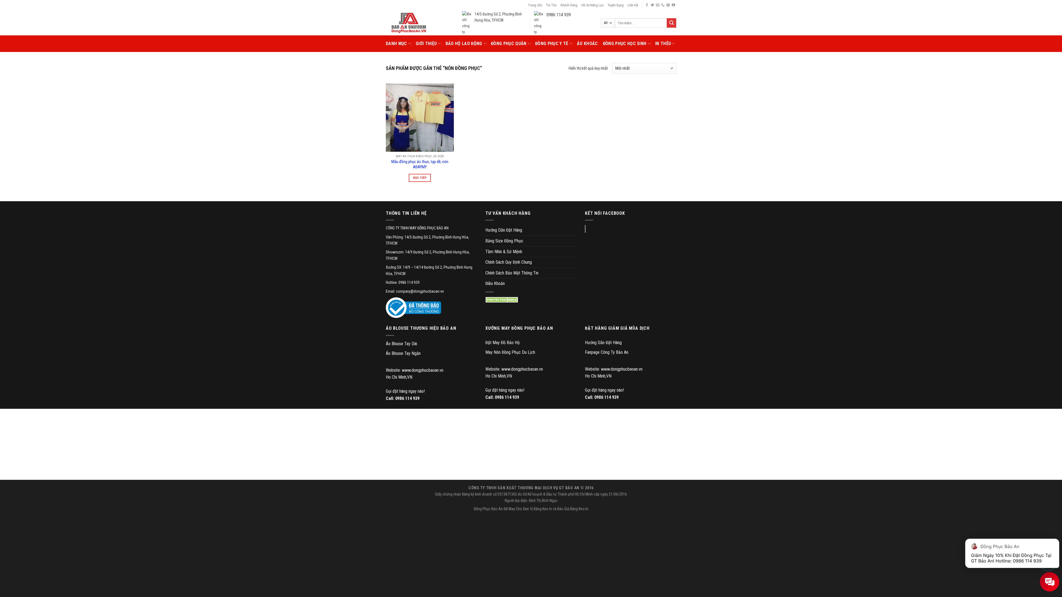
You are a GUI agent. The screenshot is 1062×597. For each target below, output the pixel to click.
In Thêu (663, 43)
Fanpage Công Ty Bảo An (606, 352)
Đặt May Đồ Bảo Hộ (502, 342)
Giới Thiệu (426, 43)
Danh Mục (396, 43)
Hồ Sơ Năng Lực (592, 5)
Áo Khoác (587, 43)
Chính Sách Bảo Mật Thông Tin (511, 273)
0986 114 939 (407, 398)
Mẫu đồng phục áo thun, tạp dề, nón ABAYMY (419, 164)
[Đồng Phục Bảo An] (409, 23)
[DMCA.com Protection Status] (502, 300)
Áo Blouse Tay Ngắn (403, 353)
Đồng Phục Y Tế (551, 43)
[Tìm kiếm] (671, 23)
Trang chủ (535, 5)
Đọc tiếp (420, 178)
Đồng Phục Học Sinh (625, 43)
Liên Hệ (633, 5)
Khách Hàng (569, 5)
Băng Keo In (543, 509)
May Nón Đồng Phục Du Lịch (510, 352)
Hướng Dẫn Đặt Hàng (503, 230)
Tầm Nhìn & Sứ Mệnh (503, 251)
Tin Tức (551, 5)
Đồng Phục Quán (508, 43)
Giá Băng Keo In (576, 509)
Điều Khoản (495, 283)
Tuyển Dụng (616, 5)
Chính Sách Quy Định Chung (508, 262)
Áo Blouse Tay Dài (401, 343)
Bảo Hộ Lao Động (464, 43)
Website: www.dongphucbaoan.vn (414, 370)
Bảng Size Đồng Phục (504, 240)
